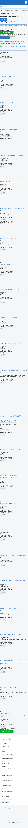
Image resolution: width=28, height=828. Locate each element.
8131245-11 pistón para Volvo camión (10, 449)
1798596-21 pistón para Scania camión (10, 343)
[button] (26, 2)
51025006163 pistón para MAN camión (10, 634)
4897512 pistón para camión (7, 503)
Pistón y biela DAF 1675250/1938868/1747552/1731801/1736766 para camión (13, 715)
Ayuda (3, 748)
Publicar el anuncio (6, 32)
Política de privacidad (6, 778)
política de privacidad (5, 41)
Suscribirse (5, 38)
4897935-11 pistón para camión (8, 238)
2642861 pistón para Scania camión (9, 129)
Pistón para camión (5, 264)
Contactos (4, 751)
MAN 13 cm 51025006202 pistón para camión (12, 208)
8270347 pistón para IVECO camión (9, 102)
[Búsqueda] (25, 6)
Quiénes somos (5, 746)
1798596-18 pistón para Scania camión (10, 317)
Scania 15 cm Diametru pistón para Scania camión (13, 555)
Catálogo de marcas (6, 785)
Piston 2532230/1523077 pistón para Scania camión (14, 661)
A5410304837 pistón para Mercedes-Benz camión (13, 50)
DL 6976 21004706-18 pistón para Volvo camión (12, 289)
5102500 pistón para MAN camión (9, 608)
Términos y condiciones (7, 775)
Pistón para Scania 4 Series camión (9, 530)
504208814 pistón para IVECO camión (10, 687)
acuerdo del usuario (19, 41)
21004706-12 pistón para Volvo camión (10, 182)
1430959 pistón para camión (7, 76)
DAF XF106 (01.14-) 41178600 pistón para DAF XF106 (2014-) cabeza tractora (12, 421)
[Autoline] (2, 10)
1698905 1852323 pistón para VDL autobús (11, 155)
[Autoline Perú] (9, 2)
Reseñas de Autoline (6, 783)
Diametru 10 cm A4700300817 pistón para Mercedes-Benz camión (11, 476)
